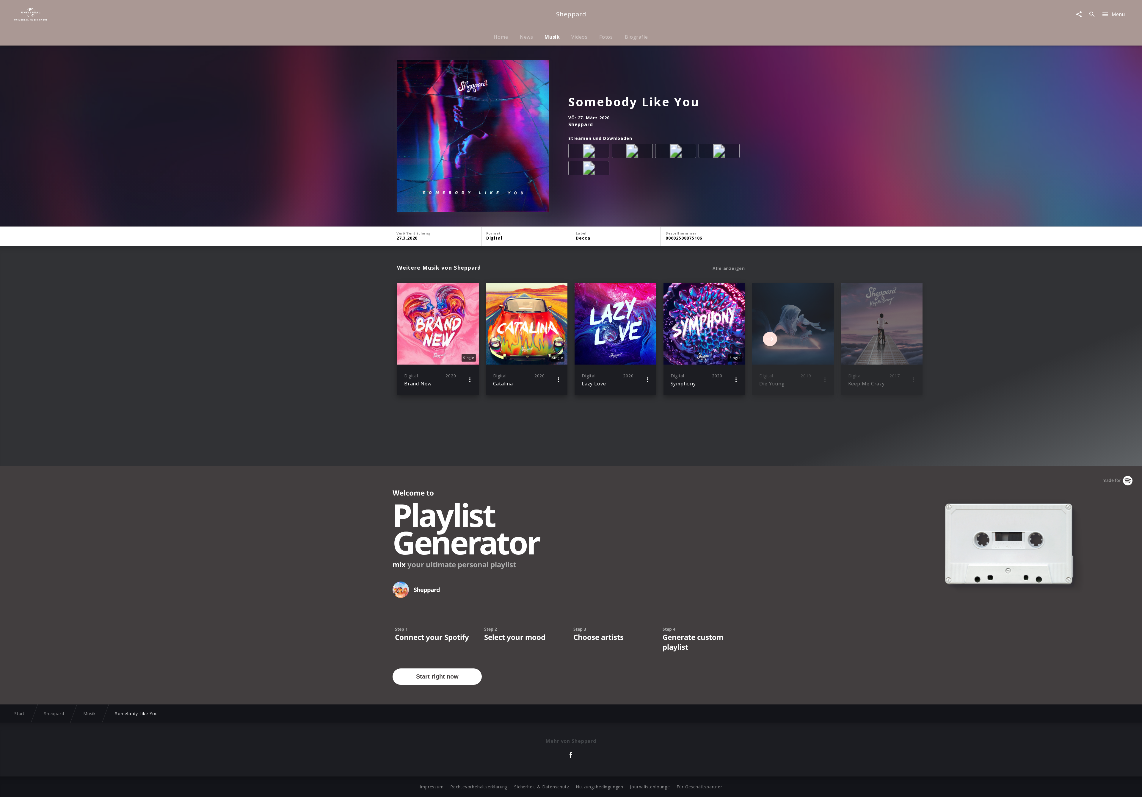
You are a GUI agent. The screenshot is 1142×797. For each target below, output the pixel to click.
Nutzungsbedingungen (599, 787)
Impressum (431, 787)
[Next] (770, 339)
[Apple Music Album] (590, 152)
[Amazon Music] (633, 152)
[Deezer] (720, 152)
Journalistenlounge (650, 787)
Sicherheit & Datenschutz (541, 787)
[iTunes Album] (590, 169)
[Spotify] (677, 152)
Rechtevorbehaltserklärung (479, 787)
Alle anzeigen (729, 268)
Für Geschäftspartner (699, 787)
